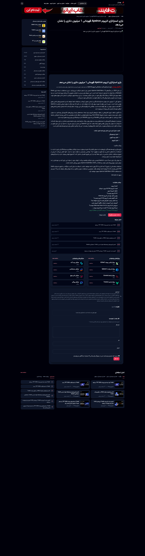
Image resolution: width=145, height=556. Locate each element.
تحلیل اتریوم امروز (113, 191)
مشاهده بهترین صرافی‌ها (114, 215)
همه (123, 376)
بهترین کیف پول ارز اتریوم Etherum (108, 195)
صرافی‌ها (67, 3)
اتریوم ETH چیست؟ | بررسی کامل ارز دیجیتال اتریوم (103, 210)
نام (118, 340)
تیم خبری (99, 28)
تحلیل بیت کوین (60, 3)
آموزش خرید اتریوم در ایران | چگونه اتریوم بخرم (105, 203)
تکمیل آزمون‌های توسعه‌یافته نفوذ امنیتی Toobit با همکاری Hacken (101, 244)
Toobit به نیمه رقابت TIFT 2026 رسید (107, 231)
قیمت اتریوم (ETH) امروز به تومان (108, 188)
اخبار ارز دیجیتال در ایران (111, 376)
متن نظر (117, 325)
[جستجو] (22, 3)
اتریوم (106, 82)
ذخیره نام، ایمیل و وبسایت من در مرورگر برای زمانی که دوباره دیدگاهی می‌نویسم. (95, 356)
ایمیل (118, 348)
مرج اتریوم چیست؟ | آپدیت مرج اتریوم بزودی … (105, 208)
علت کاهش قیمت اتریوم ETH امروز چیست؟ (106, 198)
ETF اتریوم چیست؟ (112, 193)
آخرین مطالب (73, 3)
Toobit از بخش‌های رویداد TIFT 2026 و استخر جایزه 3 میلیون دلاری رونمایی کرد (69, 402)
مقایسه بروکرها (102, 215)
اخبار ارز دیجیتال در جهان (113, 16)
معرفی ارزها (46, 3)
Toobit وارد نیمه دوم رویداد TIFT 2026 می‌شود (105, 225)
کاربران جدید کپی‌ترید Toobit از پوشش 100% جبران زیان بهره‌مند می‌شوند (100, 251)
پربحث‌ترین (39, 376)
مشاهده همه (91, 258)
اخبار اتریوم (114, 186)
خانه (122, 16)
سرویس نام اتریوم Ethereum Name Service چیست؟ (103, 205)
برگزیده (119, 376)
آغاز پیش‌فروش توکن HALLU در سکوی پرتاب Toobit (104, 238)
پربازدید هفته (46, 376)
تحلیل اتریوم (53, 3)
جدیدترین (52, 376)
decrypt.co (114, 175)
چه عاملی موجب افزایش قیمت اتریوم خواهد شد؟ (104, 200)
